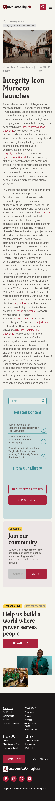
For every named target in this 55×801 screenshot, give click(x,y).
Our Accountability (11, 723)
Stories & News (32, 740)
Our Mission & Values (30, 725)
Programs (28, 716)
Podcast (29, 748)
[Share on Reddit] (40, 71)
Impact (6, 720)
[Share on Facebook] (44, 67)
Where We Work (31, 730)
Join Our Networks (11, 748)
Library (29, 736)
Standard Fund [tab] (12, 606)
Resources (30, 744)
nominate (44, 212)
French (19, 310)
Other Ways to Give (11, 744)
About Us (8, 708)
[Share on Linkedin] (48, 67)
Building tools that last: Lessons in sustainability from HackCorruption (23, 427)
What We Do (31, 708)
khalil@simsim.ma (24, 318)
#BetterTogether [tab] (35, 606)
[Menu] (50, 7)
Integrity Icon (16, 22)
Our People (8, 712)
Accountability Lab (16, 157)
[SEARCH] (43, 401)
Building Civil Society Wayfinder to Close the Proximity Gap (20, 439)
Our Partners (8, 716)
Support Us (9, 736)
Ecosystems (29, 712)
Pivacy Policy (42, 788)
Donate (6, 740)
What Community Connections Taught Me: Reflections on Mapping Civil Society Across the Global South (23, 453)
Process (28, 720)
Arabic (32, 310)
